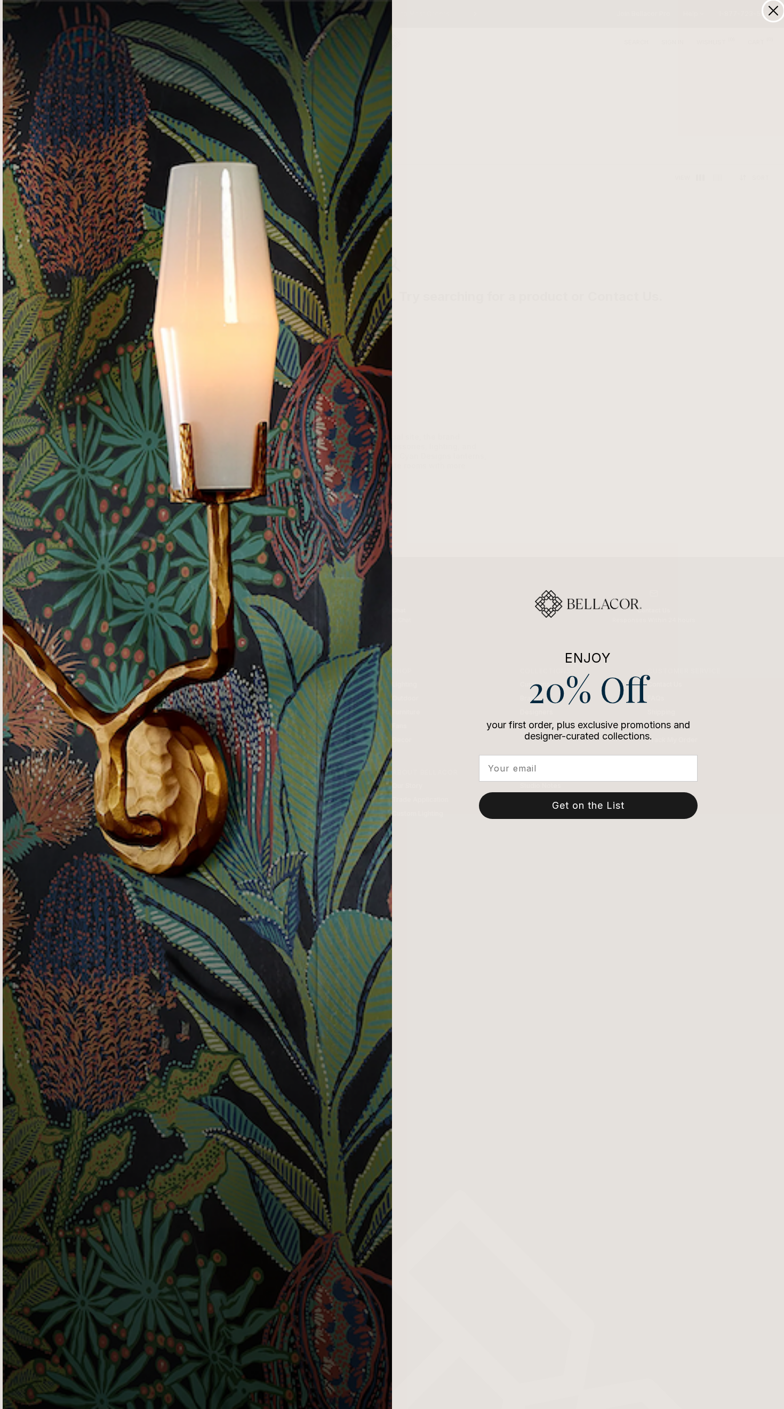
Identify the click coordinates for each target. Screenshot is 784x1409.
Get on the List (588, 805)
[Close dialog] (773, 10)
